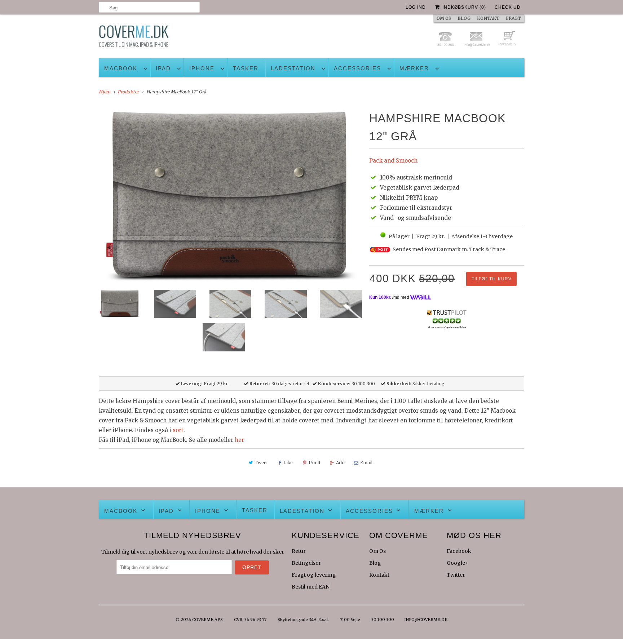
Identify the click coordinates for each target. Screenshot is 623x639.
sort (178, 430)
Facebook (459, 551)
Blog (375, 563)
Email (366, 462)
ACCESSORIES (357, 68)
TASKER (246, 68)
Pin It (315, 462)
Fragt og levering (314, 575)
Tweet (261, 462)
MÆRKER (414, 68)
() (464, 7)
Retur (299, 551)
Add (340, 462)
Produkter (128, 91)
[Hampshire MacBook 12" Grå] (230, 196)
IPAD (163, 68)
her (239, 439)
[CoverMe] (134, 38)
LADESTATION (293, 68)
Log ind (416, 7)
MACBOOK (120, 68)
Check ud (508, 7)
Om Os (377, 551)
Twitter (456, 575)
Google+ (458, 563)
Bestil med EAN (311, 586)
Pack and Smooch (393, 160)
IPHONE (202, 68)
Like (288, 462)
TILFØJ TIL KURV (492, 278)
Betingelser (306, 563)
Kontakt (379, 575)
